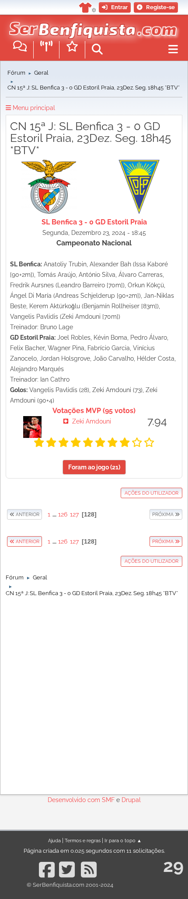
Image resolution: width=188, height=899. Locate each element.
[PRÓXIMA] (149, 514)
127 (74, 514)
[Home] (90, 26)
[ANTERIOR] (42, 514)
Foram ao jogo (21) (94, 467)
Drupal (131, 799)
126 (62, 514)
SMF (108, 799)
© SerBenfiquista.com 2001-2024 (70, 885)
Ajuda (54, 840)
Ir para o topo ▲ (123, 840)
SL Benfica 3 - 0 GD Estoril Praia (94, 222)
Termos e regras (83, 840)
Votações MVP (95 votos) (94, 410)
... (55, 514)
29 (173, 865)
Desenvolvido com (75, 799)
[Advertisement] (94, 693)
